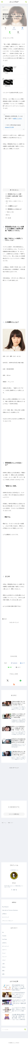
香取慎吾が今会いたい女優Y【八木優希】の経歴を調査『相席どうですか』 (13, 196)
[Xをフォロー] (7, 680)
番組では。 (8, 214)
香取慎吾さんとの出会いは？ (15, 209)
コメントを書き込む (14, 814)
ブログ (5, 619)
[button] (18, 32)
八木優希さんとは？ (13, 206)
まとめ (9, 217)
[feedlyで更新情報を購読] (20, 680)
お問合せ (4, 913)
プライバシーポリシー (7, 920)
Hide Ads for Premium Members (10, 910)
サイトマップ (5, 917)
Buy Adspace (5, 906)
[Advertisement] (14, 168)
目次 (13, 190)
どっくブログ (14, 2)
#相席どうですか (17, 118)
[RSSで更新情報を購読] (14, 684)
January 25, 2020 (9, 127)
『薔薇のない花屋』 (10, 212)
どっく (14, 882)
